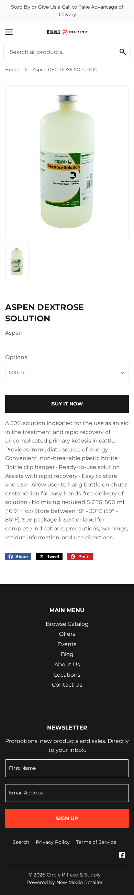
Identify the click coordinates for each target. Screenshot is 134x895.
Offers (67, 634)
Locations (67, 675)
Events (67, 644)
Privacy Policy (53, 842)
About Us (67, 664)
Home (12, 69)
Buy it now (67, 404)
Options (16, 357)
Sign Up (67, 818)
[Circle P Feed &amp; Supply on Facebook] (122, 855)
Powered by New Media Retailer (64, 882)
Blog (67, 654)
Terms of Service (96, 842)
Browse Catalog (67, 624)
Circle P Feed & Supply (74, 874)
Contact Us (67, 684)
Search (21, 842)
